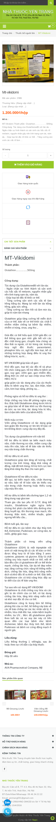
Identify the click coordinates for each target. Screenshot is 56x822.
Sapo (35, 820)
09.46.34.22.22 (35, 794)
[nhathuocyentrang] (28, 14)
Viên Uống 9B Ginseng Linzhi (41, 710)
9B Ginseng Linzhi (15, 709)
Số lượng (6, 149)
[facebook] (4, 769)
